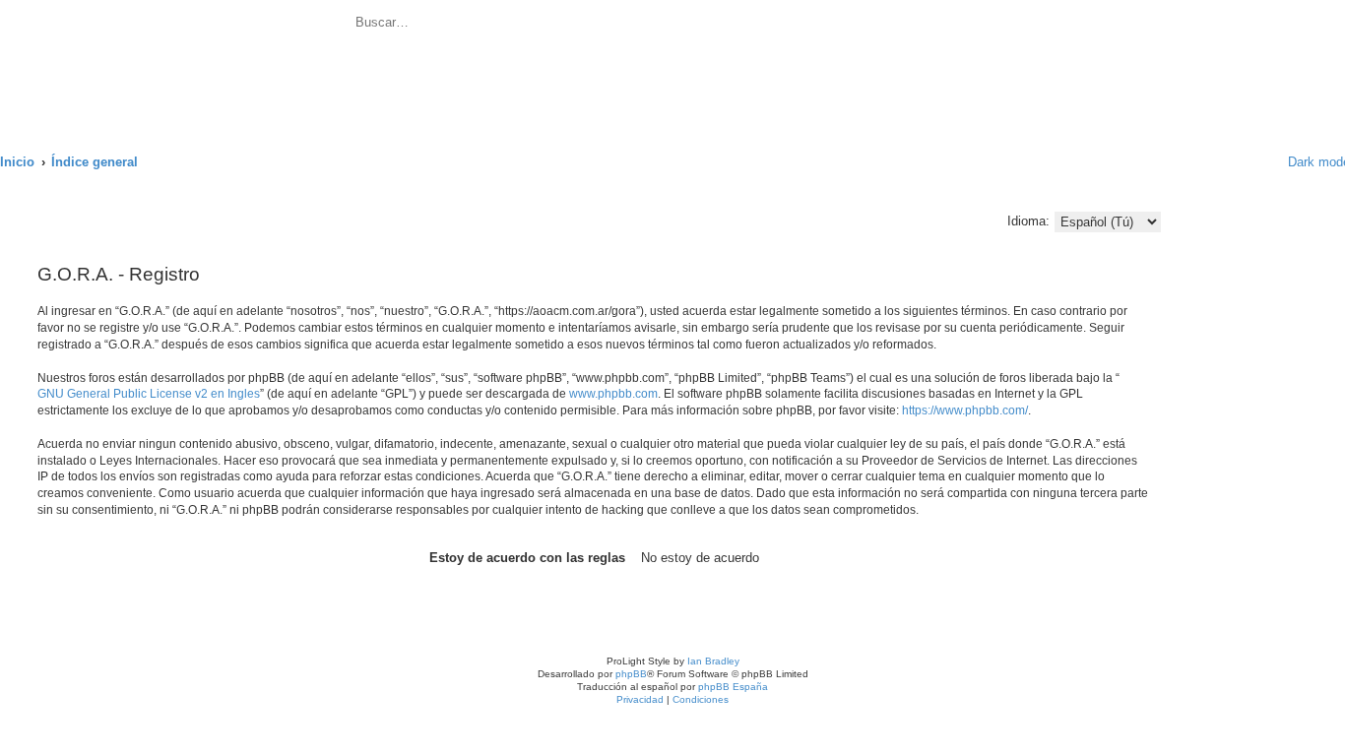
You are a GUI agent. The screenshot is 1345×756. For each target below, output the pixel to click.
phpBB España (733, 686)
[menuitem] (566, 25)
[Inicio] (176, 66)
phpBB (631, 673)
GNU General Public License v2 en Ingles (148, 394)
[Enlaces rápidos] (1247, 162)
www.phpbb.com (613, 394)
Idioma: (1028, 221)
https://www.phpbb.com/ (965, 410)
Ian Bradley (713, 661)
